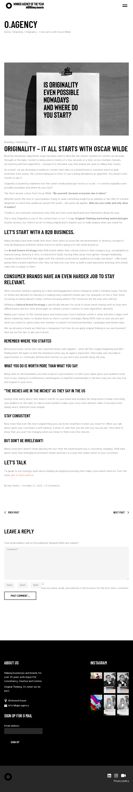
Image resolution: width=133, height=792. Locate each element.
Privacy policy (121, 781)
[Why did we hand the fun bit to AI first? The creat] (109, 682)
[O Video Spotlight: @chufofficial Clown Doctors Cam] (96, 675)
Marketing (22, 142)
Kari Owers (13, 486)
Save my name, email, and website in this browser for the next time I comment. (85, 588)
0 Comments (53, 486)
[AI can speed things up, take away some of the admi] (109, 705)
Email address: (12, 726)
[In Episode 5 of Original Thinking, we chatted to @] (123, 682)
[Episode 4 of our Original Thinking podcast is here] (123, 705)
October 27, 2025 (32, 486)
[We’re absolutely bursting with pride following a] (96, 702)
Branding (18, 32)
